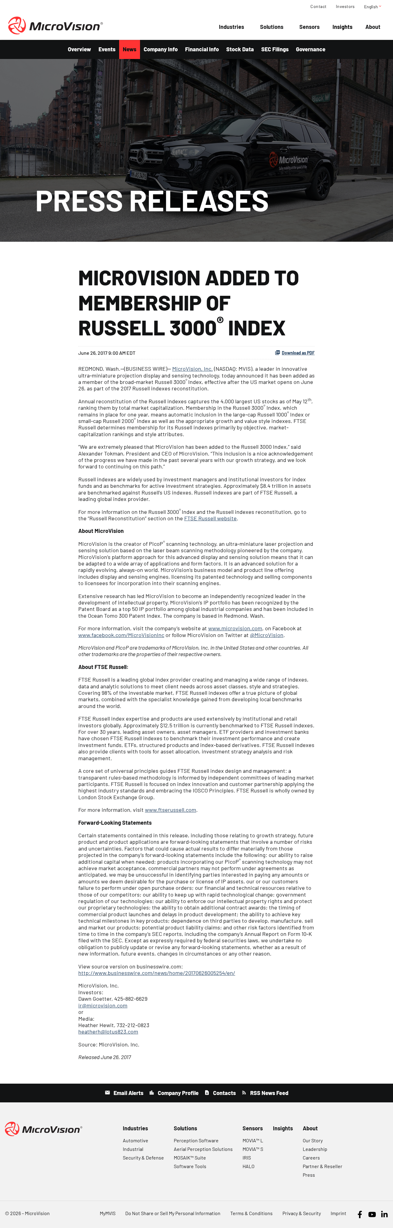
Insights (342, 26)
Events (107, 49)
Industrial (133, 1149)
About (372, 26)
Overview (79, 49)
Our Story (313, 1140)
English (373, 6)
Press (309, 1175)
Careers (311, 1157)
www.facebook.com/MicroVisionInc (121, 635)
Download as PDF (298, 352)
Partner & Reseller (322, 1166)
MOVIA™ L (253, 1140)
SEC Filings (275, 49)
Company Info (161, 49)
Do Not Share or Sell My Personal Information (172, 1213)
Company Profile (178, 1092)
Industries (231, 26)
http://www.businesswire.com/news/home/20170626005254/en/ (156, 972)
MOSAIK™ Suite (190, 1157)
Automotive (135, 1140)
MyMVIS (107, 1213)
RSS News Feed (268, 1092)
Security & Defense (143, 1157)
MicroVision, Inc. (192, 368)
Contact (318, 6)
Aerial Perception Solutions (203, 1149)
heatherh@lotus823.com (108, 1031)
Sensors (309, 26)
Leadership (315, 1149)
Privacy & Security (301, 1213)
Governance (310, 49)
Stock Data (240, 49)
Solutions (271, 26)
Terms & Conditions (251, 1213)
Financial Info (202, 49)
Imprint (338, 1213)
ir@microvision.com (102, 1005)
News (129, 49)
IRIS (247, 1157)
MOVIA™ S (253, 1149)
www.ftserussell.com (170, 809)
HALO (249, 1166)
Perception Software (196, 1140)
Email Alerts (127, 1092)
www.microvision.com (235, 628)
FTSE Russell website (210, 518)
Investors (345, 6)
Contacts (224, 1092)
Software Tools (190, 1166)
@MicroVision (266, 635)
